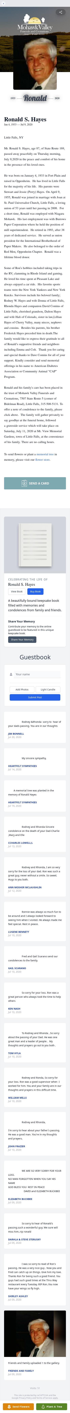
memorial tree (45, 454)
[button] (35, 1334)
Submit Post (35, 697)
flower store (42, 459)
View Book (16, 591)
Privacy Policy (25, 1398)
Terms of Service (44, 1398)
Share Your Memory (22, 639)
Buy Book (35, 591)
